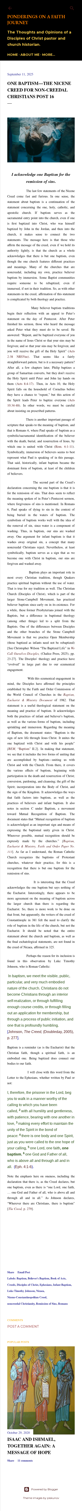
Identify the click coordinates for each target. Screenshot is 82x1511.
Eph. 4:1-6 (23, 1167)
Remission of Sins (46, 1304)
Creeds (11, 1285)
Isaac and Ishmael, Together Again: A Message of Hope (31, 1446)
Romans (63, 1304)
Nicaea (40, 1291)
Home (12, 55)
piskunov (53, 1498)
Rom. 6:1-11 (64, 446)
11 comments (25, 1460)
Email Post (24, 1272)
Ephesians (46, 1285)
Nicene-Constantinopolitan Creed (26, 1297)
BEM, (13, 749)
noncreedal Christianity (21, 1304)
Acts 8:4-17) (25, 383)
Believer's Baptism (38, 1278)
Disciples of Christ (27, 1285)
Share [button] (10, 1272)
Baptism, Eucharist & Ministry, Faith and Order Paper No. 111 (41, 846)
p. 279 (20, 1209)
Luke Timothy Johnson (21, 1291)
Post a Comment (23, 1326)
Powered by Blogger (44, 1489)
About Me (29, 55)
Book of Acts (58, 1278)
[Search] (72, 7)
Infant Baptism (62, 1285)
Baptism (21, 1278)
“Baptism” (25, 749)
